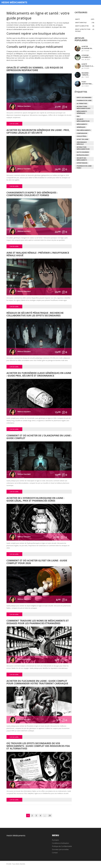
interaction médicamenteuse (83, 148)
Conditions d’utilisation (60, 843)
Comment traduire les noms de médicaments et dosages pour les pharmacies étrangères (38, 622)
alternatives (82, 103)
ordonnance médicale (82, 143)
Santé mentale (84, 22)
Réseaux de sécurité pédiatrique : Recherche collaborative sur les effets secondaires (35, 314)
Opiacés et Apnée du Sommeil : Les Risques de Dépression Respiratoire (35, 69)
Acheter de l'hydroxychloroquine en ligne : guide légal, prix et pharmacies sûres (35, 499)
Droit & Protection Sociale (84, 30)
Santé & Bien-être (84, 26)
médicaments (82, 124)
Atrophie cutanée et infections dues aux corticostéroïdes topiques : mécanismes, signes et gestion (88, 56)
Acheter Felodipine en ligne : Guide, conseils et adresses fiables (88, 47)
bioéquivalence (83, 155)
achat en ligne (82, 139)
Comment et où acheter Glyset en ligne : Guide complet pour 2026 (37, 562)
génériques (81, 127)
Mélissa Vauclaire (24, 106)
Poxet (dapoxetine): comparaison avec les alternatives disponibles (87, 83)
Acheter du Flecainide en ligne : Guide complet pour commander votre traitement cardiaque (37, 682)
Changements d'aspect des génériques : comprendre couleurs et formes (32, 194)
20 (50, 815)
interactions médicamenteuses (83, 107)
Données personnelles (60, 849)
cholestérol (82, 136)
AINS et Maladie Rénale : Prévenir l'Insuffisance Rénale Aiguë (38, 254)
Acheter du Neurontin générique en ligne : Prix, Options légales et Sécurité (38, 131)
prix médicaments (83, 130)
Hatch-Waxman (83, 152)
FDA (78, 116)
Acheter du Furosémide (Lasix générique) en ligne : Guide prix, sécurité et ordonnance (39, 374)
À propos (55, 840)
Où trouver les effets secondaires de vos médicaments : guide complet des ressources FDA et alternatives (38, 746)
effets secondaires (84, 97)
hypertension (82, 163)
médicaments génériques (82, 112)
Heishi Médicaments (14, 2)
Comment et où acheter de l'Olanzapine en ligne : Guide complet (39, 437)
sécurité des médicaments (82, 159)
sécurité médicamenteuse (83, 120)
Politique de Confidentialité (62, 846)
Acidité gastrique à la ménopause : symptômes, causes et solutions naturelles (87, 65)
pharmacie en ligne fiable (84, 167)
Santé (84, 19)
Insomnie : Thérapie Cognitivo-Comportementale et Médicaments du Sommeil (89, 74)
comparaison (82, 133)
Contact (55, 853)
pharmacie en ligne (84, 100)
